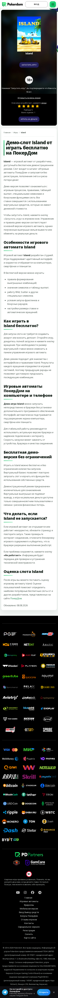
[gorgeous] (37, 106)
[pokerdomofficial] (32, 892)
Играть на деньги (29, 119)
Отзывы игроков (29, 919)
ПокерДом (16, 598)
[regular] (28, 106)
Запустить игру (29, 65)
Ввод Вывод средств (29, 912)
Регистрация (29, 930)
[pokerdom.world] (25, 892)
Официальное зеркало (29, 926)
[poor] (23, 106)
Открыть (43, 992)
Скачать (29, 934)
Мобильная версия (29, 908)
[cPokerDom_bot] (39, 892)
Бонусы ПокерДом (29, 916)
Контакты (29, 923)
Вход (36, 4)
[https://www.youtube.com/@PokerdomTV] (17, 892)
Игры (16, 132)
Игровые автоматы (29, 901)
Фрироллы (29, 905)
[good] (32, 106)
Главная (7, 132)
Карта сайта (30, 937)
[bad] (19, 106)
